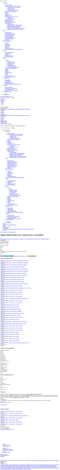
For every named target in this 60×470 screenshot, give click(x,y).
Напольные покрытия (7, 40)
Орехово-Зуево (41, 466)
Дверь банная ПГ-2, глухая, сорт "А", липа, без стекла (11, 302)
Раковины (7, 14)
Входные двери (8, 32)
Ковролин (7, 46)
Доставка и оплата (6, 226)
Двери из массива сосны (10, 34)
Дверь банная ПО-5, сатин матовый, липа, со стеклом (11, 290)
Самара (24, 467)
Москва (46, 465)
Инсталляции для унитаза (10, 21)
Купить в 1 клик (24, 256)
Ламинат (7, 42)
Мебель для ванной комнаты (11, 11)
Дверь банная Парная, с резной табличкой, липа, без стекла (12, 281)
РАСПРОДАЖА (6, 94)
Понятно (2, 462)
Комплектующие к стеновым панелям (12, 84)
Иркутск (3, 465)
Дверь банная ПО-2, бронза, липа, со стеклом (10, 334)
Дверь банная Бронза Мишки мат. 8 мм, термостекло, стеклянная (14, 275)
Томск (38, 467)
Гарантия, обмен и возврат (17, 229)
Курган (33, 465)
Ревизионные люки (9, 55)
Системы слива (11, 24)
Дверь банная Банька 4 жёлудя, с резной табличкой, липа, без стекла (14, 283)
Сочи (35, 467)
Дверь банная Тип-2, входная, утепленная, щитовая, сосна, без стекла (14, 342)
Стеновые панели (6, 77)
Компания (5, 448)
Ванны (6, 12)
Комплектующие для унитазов (14, 27)
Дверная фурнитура (9, 38)
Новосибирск (13, 466)
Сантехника (5, 2)
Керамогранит (8, 53)
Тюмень (41, 467)
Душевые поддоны (11, 9)
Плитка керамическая (9, 52)
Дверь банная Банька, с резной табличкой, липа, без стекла (12, 279)
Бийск (24, 464)
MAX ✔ (2, 256)
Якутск (29, 468)
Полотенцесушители (9, 20)
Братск (32, 464)
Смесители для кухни (12, 66)
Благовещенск (28, 464)
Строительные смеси (7, 91)
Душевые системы (11, 18)
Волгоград (42, 464)
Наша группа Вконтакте (5, 430)
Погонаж (7, 39)
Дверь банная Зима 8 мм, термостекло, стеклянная (11, 315)
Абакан (2, 464)
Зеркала (6, 73)
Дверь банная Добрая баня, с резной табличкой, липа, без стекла (13, 323)
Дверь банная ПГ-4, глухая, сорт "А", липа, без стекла (11, 325)
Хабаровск (57, 467)
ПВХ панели (7, 79)
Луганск (37, 465)
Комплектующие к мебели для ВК (14, 26)
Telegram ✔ (11, 256)
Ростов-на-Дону (15, 467)
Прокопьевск (8, 467)
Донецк (51, 464)
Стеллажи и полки (9, 75)
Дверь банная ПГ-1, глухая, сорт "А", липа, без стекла (11, 294)
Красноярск (29, 465)
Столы (6, 74)
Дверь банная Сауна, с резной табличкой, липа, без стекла (12, 277)
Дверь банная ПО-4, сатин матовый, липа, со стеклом (11, 292)
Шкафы (6, 69)
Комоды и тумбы (8, 72)
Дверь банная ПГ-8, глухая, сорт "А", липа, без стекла (11, 330)
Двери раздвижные (9, 36)
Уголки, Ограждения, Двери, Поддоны (13, 6)
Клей (6, 93)
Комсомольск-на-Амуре (17, 465)
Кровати (7, 70)
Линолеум (7, 44)
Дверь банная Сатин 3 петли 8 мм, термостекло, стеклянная (13, 266)
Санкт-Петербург (29, 467)
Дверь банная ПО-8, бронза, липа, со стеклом (10, 319)
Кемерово (11, 465)
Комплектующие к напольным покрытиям (13, 49)
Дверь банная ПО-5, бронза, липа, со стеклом (10, 338)
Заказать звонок (3, 122)
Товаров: (2, 112)
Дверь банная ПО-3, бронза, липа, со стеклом (10, 336)
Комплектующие (8, 22)
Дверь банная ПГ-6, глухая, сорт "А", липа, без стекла (11, 296)
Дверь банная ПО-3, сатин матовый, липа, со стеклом (11, 285)
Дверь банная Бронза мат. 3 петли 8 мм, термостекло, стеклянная (14, 264)
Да (7, 402)
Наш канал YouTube (4, 431)
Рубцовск (20, 467)
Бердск (21, 464)
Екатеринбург (56, 464)
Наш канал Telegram (4, 432)
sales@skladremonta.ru (4, 455)
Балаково (14, 464)
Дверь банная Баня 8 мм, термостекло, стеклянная (11, 308)
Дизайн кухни (14, 224)
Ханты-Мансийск (4, 468)
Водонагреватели (8, 19)
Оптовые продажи (29, 229)
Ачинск (9, 464)
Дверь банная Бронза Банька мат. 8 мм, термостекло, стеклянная (13, 273)
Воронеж (47, 464)
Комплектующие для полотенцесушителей (16, 28)
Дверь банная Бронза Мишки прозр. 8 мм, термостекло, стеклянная (14, 271)
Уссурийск (50, 467)
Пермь (49, 466)
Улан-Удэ (45, 467)
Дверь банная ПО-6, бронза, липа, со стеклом (10, 306)
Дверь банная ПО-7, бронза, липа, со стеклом (10, 340)
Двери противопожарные (10, 37)
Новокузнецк (7, 466)
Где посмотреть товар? (7, 229)
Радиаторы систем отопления (11, 88)
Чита (17, 468)
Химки (9, 468)
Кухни (9, 60)
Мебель (4, 57)
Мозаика (7, 54)
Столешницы (10, 64)
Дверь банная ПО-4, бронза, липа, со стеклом (10, 304)
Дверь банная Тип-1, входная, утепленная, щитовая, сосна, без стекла (14, 298)
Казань (7, 465)
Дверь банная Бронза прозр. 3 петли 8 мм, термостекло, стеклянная (14, 260)
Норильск (24, 466)
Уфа (53, 467)
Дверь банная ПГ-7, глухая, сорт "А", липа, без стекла (11, 317)
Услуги (4, 223)
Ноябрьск (28, 466)
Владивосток (37, 464)
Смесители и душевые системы (11, 16)
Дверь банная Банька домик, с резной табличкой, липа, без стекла (14, 321)
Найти (13, 97)
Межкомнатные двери (9, 33)
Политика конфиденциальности (6, 429)
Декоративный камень (9, 82)
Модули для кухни (11, 61)
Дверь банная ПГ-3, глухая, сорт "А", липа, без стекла (11, 300)
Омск (33, 466)
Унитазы (7, 13)
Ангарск (6, 464)
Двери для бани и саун (9, 35)
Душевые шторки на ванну (13, 10)
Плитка (4, 50)
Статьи (24, 229)
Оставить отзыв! (3, 404)
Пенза (46, 466)
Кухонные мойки (8, 15)
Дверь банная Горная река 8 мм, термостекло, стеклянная (12, 313)
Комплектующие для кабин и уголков (15, 29)
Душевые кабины (8, 5)
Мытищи (49, 465)
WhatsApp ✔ (6, 256)
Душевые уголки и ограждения (14, 7)
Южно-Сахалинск (23, 468)
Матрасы (7, 71)
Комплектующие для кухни (13, 67)
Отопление (5, 85)
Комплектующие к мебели (10, 76)
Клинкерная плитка (9, 56)
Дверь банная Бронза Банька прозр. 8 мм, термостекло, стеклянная (14, 268)
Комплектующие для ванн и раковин (15, 25)
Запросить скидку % (32, 256)
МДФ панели (7, 80)
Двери (4, 30)
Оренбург (36, 466)
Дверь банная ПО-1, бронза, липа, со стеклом (10, 332)
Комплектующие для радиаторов (11, 90)
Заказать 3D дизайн (7, 224)
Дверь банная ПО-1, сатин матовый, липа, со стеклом (11, 417)
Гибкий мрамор (8, 81)
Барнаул (17, 464)
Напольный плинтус (9, 48)
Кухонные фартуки (11, 65)
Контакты (5, 230)
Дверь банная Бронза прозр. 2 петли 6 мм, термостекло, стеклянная (14, 262)
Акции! (4, 225)
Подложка (7, 47)
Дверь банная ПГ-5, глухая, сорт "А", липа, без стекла (11, 327)
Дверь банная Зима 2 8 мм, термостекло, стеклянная (11, 311)
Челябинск (14, 468)
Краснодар (25, 465)
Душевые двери (11, 8)
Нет (10, 402)
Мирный (7, 107)
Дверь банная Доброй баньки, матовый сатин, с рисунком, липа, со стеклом (16, 287)
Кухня (6, 59)
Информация (5, 227)
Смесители (10, 17)
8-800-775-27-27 (3, 121)
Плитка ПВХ (7, 45)
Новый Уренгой (19, 466)
